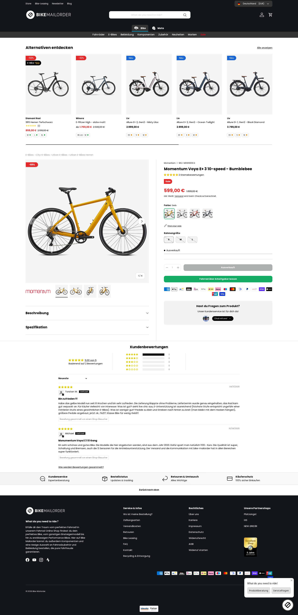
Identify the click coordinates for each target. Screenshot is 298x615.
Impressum (195, 526)
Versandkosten (132, 526)
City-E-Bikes (43, 154)
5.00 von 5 (91, 360)
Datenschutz (196, 532)
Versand (179, 196)
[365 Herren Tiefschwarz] (48, 84)
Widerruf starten (198, 550)
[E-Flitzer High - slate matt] (98, 84)
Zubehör (163, 34)
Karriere (193, 520)
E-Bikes (112, 34)
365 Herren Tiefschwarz (39, 122)
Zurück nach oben (149, 489)
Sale (203, 34)
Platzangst (250, 514)
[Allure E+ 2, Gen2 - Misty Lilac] (149, 84)
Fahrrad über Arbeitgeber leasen (218, 279)
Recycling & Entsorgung (136, 556)
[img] (65, 387)
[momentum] (40, 291)
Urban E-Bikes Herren (81, 154)
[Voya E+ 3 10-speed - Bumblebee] (169, 213)
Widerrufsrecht (197, 538)
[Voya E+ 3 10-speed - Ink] (207, 213)
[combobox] (149, 14)
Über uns (194, 514)
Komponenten (146, 34)
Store (28, 3)
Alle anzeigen (264, 47)
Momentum (170, 163)
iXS (245, 520)
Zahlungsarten (131, 520)
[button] (270, 14)
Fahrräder (99, 34)
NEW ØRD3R (250, 526)
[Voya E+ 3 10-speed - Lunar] (182, 213)
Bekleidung (127, 34)
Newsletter (57, 3)
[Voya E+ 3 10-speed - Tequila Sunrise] (194, 213)
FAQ (125, 544)
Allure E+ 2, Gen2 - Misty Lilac (142, 122)
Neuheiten (178, 34)
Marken (192, 34)
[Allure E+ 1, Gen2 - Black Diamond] (249, 84)
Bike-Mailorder (39, 591)
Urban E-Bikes (59, 154)
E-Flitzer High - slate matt (91, 122)
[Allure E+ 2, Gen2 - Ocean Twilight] (199, 84)
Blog (69, 3)
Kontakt (127, 550)
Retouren (128, 532)
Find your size (174, 226)
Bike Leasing (130, 538)
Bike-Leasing (41, 3)
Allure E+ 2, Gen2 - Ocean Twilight (196, 122)
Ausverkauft (228, 267)
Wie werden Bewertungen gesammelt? (81, 467)
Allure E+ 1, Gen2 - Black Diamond (245, 122)
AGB (191, 544)
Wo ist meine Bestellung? (137, 514)
